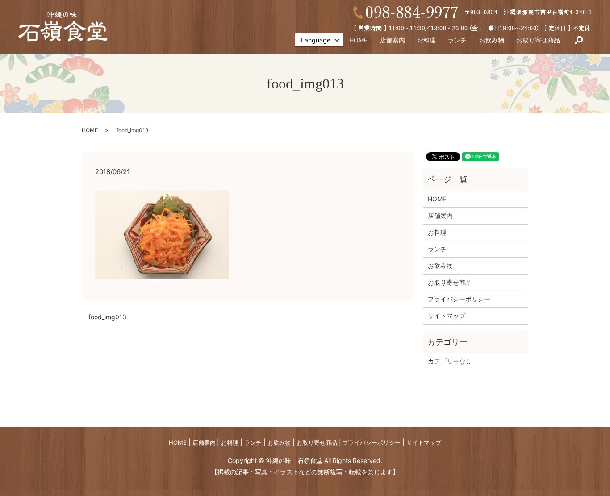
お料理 (426, 40)
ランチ (457, 40)
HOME (358, 40)
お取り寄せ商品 (538, 40)
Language (315, 40)
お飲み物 (491, 40)
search (578, 40)
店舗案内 (392, 40)
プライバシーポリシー (459, 299)
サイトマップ (446, 315)
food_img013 (107, 317)
